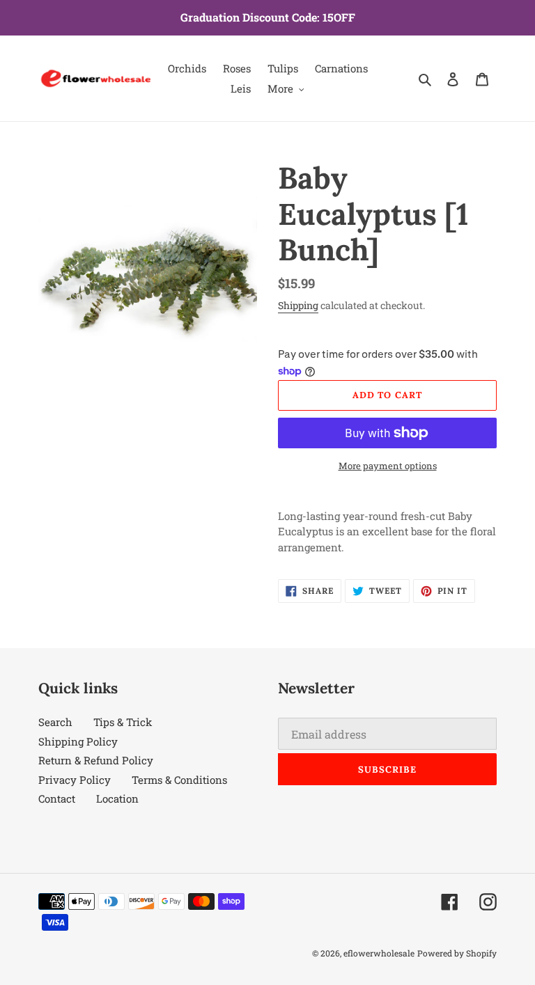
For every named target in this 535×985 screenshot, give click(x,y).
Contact (56, 798)
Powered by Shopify (457, 953)
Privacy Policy (74, 780)
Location (117, 798)
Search (55, 722)
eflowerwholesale (378, 953)
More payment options (388, 465)
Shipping (298, 305)
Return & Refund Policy (95, 760)
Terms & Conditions (179, 780)
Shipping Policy (78, 741)
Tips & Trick (122, 722)
